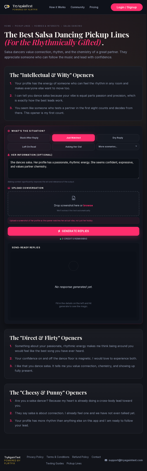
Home (7, 26)
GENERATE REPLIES (75, 231)
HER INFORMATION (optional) (31, 154)
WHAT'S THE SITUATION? (28, 131)
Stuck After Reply (29, 138)
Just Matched (73, 138)
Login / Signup (127, 7)
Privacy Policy (35, 456)
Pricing (94, 7)
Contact (96, 456)
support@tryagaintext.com (126, 460)
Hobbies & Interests (47, 26)
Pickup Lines (22, 26)
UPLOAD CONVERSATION (28, 188)
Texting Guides (55, 463)
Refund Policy (80, 456)
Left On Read (29, 147)
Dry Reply (118, 138)
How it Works (57, 7)
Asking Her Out (73, 147)
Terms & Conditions (57, 456)
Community (78, 7)
